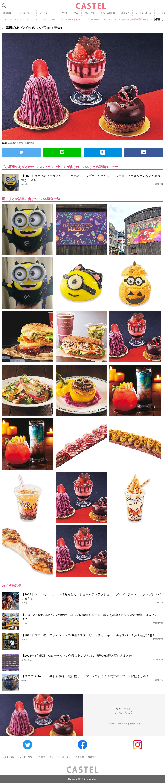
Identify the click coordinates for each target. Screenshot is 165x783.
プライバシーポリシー (60, 757)
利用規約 (79, 757)
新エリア (125, 13)
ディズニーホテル (143, 13)
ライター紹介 (8, 757)
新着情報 (7, 13)
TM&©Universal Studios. (20, 143)
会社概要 (41, 757)
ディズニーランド (25, 13)
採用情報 (92, 757)
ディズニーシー (46, 13)
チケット (64, 13)
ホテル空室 (90, 13)
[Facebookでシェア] (143, 152)
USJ (76, 13)
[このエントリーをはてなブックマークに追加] (103, 152)
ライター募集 (25, 757)
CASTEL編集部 (108, 13)
